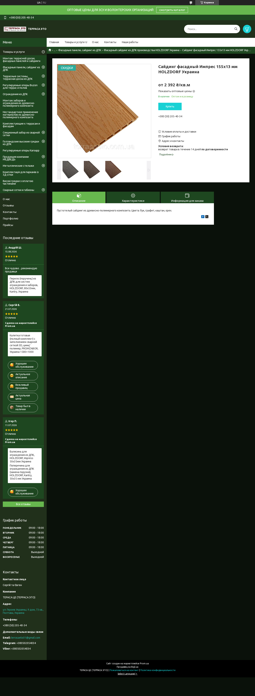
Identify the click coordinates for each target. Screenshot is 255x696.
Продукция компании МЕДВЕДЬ (16, 158)
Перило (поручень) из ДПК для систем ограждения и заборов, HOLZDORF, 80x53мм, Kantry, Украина (24, 285)
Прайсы (8, 225)
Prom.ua (144, 663)
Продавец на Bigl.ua (127, 667)
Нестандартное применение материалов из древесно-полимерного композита (20, 115)
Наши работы (130, 42)
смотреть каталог (172, 10)
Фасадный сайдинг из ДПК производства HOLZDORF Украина (141, 50)
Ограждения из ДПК (15, 94)
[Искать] (236, 29)
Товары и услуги (75, 42)
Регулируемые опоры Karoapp (21, 150)
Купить (170, 106)
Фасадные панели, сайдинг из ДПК (79, 50)
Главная (54, 42)
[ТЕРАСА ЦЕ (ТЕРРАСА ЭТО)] (15, 28)
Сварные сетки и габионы (18, 189)
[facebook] (202, 217)
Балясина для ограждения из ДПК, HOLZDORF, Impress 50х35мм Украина (22, 456)
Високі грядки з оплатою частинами (18, 182)
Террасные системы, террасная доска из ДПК (17, 77)
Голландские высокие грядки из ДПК (21, 143)
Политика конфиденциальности (157, 670)
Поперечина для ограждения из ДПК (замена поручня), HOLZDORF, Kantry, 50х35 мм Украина (22, 472)
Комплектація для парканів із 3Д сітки (21, 173)
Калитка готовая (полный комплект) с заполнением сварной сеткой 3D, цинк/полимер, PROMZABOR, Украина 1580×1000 (24, 343)
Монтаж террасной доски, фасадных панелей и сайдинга (21, 59)
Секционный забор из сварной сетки (21, 134)
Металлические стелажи (18, 165)
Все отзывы (23, 504)
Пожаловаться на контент (124, 670)
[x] (206, 217)
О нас (95, 42)
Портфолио (10, 218)
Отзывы (8, 205)
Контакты (110, 42)
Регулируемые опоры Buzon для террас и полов (20, 86)
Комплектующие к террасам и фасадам (21, 125)
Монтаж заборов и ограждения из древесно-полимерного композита (19, 103)
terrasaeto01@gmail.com (25, 637)
